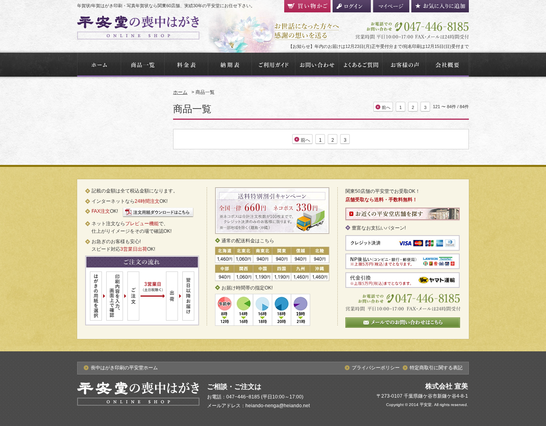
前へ (386, 107)
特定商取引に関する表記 (436, 368)
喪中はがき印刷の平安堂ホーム (124, 368)
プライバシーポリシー (376, 368)
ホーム (180, 92)
